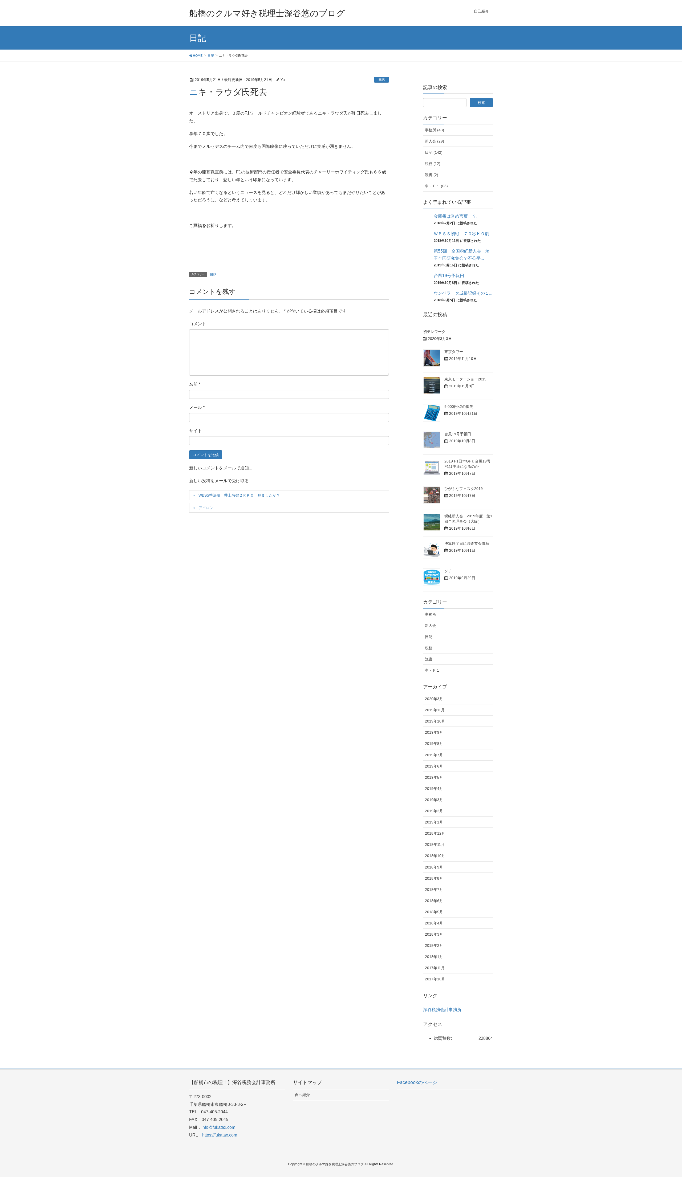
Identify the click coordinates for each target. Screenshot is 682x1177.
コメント (197, 324)
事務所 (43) (434, 130)
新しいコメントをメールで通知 (219, 468)
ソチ (448, 571)
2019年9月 (434, 732)
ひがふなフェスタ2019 (463, 488)
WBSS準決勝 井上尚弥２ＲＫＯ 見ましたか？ (239, 495)
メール (197, 407)
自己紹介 (302, 1095)
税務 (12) (432, 163)
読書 (428, 659)
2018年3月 (434, 934)
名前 (194, 384)
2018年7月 (434, 889)
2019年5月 (434, 777)
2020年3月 (434, 699)
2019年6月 (434, 766)
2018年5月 (434, 912)
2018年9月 (434, 867)
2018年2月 (434, 945)
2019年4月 (434, 788)
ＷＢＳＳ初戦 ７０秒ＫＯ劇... (463, 234)
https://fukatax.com (219, 1135)
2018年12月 (435, 833)
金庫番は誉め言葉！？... (457, 216)
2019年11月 (435, 710)
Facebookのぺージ (417, 1082)
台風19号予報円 (449, 275)
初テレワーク (434, 332)
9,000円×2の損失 (458, 406)
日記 (381, 80)
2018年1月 (434, 957)
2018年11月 (435, 844)
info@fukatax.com (218, 1127)
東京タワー (453, 352)
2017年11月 (435, 968)
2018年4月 (434, 923)
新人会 (430, 625)
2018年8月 (434, 878)
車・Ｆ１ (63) (436, 186)
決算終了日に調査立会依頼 (466, 543)
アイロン (205, 508)
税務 (428, 648)
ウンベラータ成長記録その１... (463, 293)
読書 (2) (431, 175)
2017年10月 (435, 979)
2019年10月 (435, 721)
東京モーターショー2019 (465, 379)
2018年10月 (435, 856)
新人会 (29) (434, 141)
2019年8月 (434, 743)
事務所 (430, 614)
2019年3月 (434, 800)
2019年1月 (434, 822)
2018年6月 (434, 901)
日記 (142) (434, 152)
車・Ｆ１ (432, 670)
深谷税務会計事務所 (442, 1009)
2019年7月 (434, 755)
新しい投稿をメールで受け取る (219, 480)
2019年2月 (434, 811)
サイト (195, 430)
